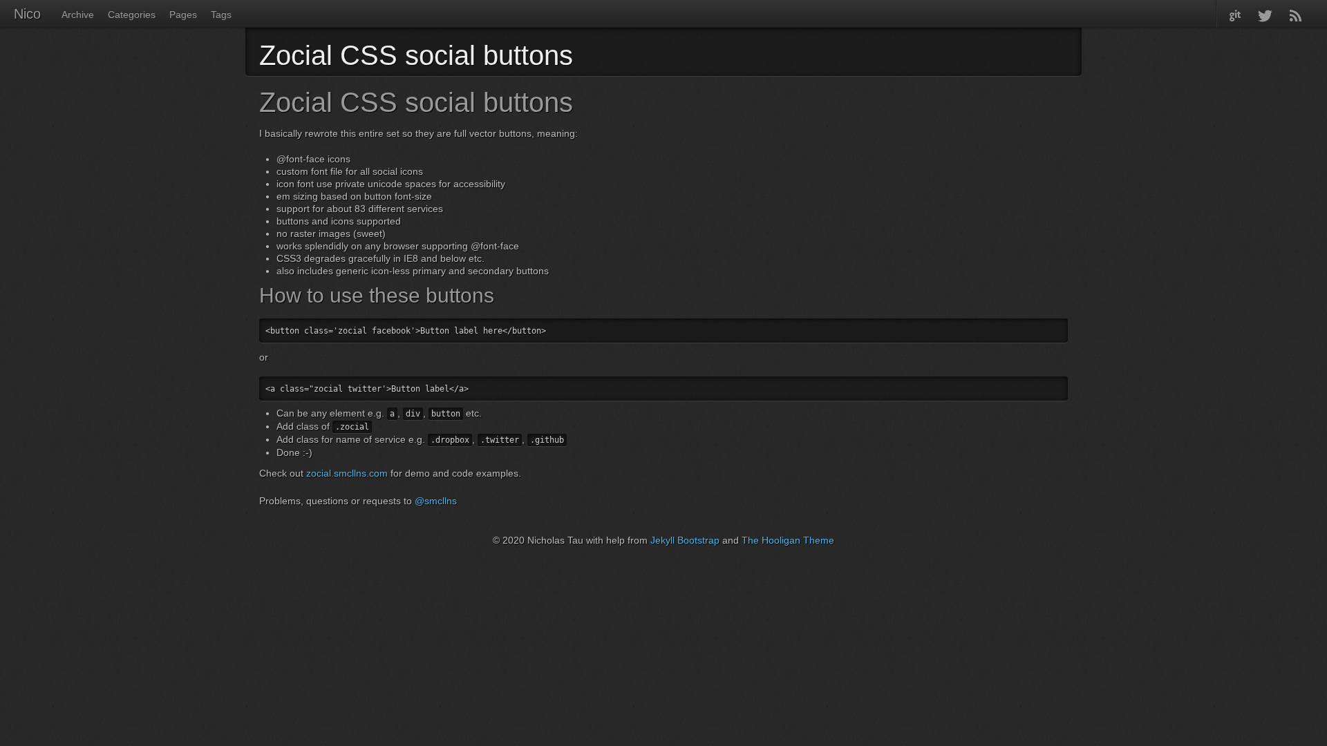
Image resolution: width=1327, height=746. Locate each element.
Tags (221, 14)
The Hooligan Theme (788, 540)
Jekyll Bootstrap (684, 540)
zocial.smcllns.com (347, 473)
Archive (78, 14)
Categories (132, 14)
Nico (27, 13)
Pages (183, 14)
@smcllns (436, 500)
